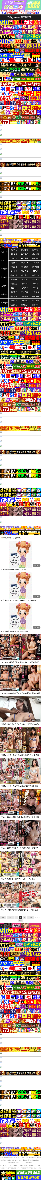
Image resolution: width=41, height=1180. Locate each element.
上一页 (10, 917)
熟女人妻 (24, 292)
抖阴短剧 (24, 305)
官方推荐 (4, 277)
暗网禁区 (14, 296)
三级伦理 (14, 258)
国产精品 (14, 250)
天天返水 (35, 279)
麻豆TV (25, 284)
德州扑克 (35, 275)
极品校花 (14, 305)
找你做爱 (35, 267)
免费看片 (4, 303)
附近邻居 (14, 267)
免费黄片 (35, 292)
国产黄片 (14, 292)
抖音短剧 (14, 284)
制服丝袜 (24, 263)
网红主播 (24, 250)
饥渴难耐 (24, 267)
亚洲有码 (14, 254)
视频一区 (4, 252)
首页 (3, 917)
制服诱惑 (35, 296)
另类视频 (35, 263)
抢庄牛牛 (24, 275)
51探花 (35, 284)
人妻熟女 (14, 263)
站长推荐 (4, 269)
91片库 (14, 288)
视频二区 (4, 260)
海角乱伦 (24, 296)
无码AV (4, 286)
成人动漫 (35, 254)
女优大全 (24, 288)
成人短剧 (35, 301)
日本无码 (35, 250)
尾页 (20, 921)
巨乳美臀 (35, 258)
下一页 (30, 917)
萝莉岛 (35, 288)
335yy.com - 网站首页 (19, 17)
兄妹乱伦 (24, 301)
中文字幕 (24, 258)
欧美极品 (24, 254)
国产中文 (14, 301)
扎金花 (24, 279)
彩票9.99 (14, 279)
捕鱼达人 (14, 275)
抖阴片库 (4, 294)
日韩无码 (35, 305)
